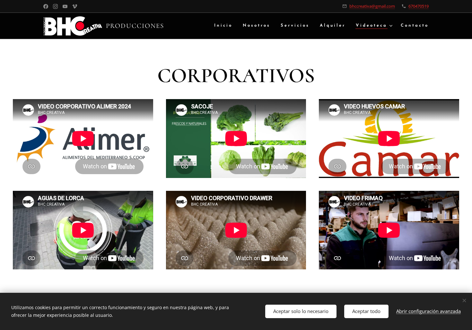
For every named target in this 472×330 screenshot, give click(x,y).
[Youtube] (65, 6)
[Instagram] (55, 6)
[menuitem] (225, 26)
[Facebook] (46, 6)
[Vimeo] (75, 6)
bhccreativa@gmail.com (372, 6)
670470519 (418, 6)
